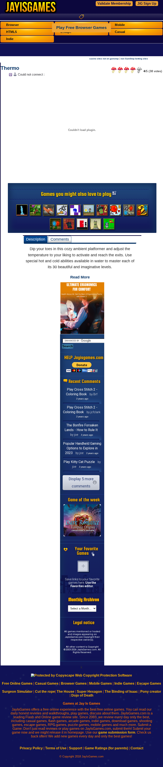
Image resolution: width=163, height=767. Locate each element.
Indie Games (124, 683)
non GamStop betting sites (134, 58)
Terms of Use (55, 748)
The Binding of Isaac (121, 691)
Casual (120, 32)
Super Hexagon (89, 691)
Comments (60, 239)
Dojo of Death (82, 695)
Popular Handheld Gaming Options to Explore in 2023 (82, 448)
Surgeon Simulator (17, 691)
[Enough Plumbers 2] (108, 225)
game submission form (116, 732)
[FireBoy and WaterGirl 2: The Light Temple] (142, 211)
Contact (137, 748)
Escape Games (149, 683)
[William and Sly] (48, 211)
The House (65, 691)
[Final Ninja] (68, 225)
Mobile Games (100, 683)
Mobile (120, 25)
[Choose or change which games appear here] (93, 554)
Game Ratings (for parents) (106, 748)
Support (75, 748)
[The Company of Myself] (88, 211)
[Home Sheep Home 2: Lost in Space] (95, 225)
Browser (12, 25)
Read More (80, 277)
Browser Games (74, 683)
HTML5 (11, 32)
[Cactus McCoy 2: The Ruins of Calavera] (102, 211)
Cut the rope (45, 691)
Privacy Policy (31, 748)
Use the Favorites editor (83, 584)
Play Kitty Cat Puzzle (79, 462)
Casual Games (46, 683)
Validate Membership (114, 3)
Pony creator (150, 691)
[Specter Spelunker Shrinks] (21, 211)
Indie (9, 39)
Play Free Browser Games (81, 27)
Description (35, 239)
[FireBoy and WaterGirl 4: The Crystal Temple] (128, 211)
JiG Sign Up (146, 3)
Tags (81, 17)
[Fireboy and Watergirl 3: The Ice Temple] (115, 211)
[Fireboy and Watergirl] (55, 225)
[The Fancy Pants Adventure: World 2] (61, 211)
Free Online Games (17, 683)
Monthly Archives (83, 599)
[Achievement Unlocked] (75, 211)
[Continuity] (82, 225)
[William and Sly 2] (35, 211)
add (83, 566)
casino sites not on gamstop (104, 58)
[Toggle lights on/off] (10, 76)
